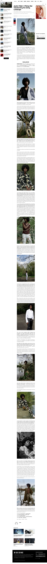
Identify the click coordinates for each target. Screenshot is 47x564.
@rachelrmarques (28, 513)
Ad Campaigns (27, 542)
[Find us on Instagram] (38, 558)
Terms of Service (22, 557)
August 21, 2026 (15, 536)
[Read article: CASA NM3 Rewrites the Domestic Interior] (19, 540)
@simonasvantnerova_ (29, 516)
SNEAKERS (25, 1)
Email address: (38, 36)
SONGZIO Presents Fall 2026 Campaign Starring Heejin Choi (7, 30)
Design (15, 542)
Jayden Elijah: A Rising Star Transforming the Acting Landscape (5, 5)
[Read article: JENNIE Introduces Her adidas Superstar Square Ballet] (30, 531)
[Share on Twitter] (15, 21)
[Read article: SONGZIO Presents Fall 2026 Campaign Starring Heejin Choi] (30, 540)
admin (20, 522)
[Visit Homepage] (15, 1)
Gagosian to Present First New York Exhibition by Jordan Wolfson (8, 17)
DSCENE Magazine (19, 63)
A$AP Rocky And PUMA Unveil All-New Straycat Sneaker (8, 34)
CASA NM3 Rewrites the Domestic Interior (8, 26)
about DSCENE (16, 557)
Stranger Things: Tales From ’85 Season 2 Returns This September (7, 50)
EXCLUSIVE (32, 1)
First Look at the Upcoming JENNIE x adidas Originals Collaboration (7, 10)
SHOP (40, 1)
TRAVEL (35, 1)
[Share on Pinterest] (15, 23)
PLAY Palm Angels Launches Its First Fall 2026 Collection (7, 42)
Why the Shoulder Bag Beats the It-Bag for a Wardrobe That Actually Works (7, 39)
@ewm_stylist (27, 514)
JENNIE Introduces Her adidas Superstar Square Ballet (7, 21)
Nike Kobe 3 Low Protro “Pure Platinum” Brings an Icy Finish (7, 46)
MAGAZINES (28, 1)
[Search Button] (45, 4)
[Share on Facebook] (15, 19)
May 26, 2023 (15, 15)
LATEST (19, 1)
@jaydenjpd (24, 517)
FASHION (21, 1)
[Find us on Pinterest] (39, 558)
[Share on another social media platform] (15, 24)
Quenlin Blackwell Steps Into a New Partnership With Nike (7, 54)
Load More (6, 58)
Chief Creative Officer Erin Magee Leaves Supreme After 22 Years (8, 13)
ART (38, 1)
